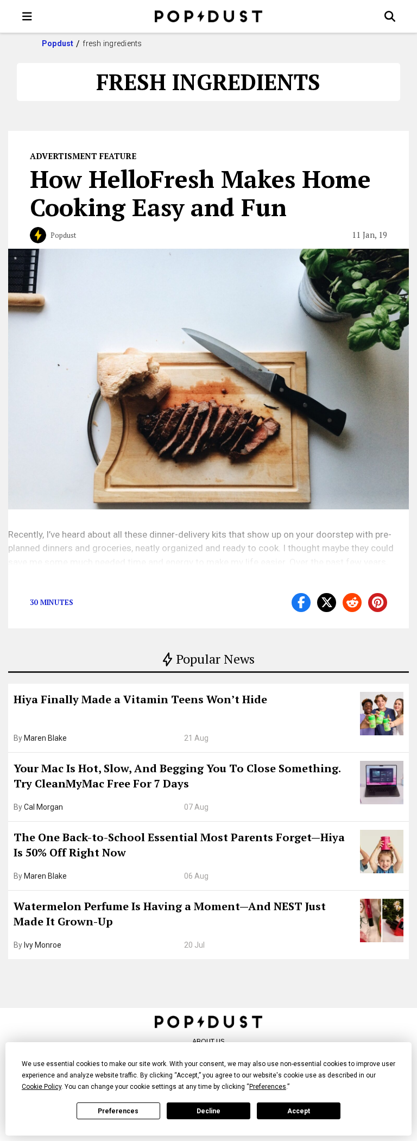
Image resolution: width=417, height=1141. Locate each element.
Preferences (118, 1111)
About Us (208, 1041)
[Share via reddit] (352, 602)
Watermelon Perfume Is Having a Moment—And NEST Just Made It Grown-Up (170, 914)
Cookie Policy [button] (41, 1086)
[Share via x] (326, 602)
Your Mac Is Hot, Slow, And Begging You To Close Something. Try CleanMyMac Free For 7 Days (177, 776)
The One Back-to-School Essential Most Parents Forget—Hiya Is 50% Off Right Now (179, 845)
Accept (298, 1111)
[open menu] (27, 16)
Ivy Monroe (42, 945)
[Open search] (390, 16)
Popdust (58, 43)
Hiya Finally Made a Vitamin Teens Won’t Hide (140, 699)
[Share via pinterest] (377, 602)
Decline (208, 1111)
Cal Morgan (43, 807)
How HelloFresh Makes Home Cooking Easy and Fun (200, 192)
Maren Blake (45, 738)
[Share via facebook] (301, 602)
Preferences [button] (267, 1086)
